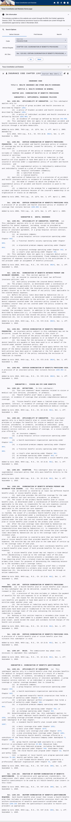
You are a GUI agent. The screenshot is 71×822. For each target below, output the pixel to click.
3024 (49, 134)
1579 (59, 731)
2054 (11, 740)
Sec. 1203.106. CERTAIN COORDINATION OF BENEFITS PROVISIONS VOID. (38, 634)
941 (55, 252)
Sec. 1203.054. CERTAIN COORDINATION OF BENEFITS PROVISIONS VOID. (38, 368)
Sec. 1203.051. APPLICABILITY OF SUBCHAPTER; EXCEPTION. (33, 221)
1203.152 (13, 804)
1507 (4, 724)
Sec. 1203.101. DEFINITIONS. (20, 388)
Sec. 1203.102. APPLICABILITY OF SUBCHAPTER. (28, 418)
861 (50, 410)
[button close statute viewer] (3, 73)
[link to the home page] (54, 2)
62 (60, 751)
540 (45, 748)
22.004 (39, 744)
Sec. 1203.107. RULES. (17, 651)
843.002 (63, 119)
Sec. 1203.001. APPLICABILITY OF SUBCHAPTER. (28, 101)
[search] (35, 29)
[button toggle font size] (64, 73)
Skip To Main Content (44, 3)
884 (3, 247)
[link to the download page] (61, 2)
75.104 (12, 757)
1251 (24, 108)
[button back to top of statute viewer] (68, 73)
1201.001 (23, 117)
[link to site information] (64, 2)
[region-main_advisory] (35, 14)
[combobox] (41, 41)
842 (10, 239)
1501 (4, 718)
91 (49, 762)
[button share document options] (6, 73)
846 (40, 702)
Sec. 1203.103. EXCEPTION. (19, 470)
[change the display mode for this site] (68, 2)
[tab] (14, 34)
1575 (44, 729)
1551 (53, 726)
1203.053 (59, 370)
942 (61, 250)
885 (3, 243)
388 (51, 766)
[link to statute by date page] (58, 2)
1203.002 (35, 207)
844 (40, 698)
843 (10, 442)
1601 (62, 733)
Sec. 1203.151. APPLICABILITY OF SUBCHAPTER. (28, 669)
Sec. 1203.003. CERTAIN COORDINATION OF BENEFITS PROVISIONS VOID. (38, 203)
